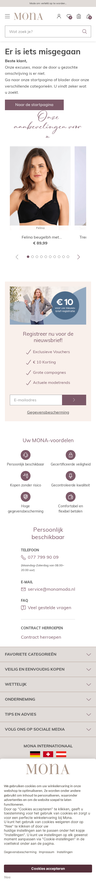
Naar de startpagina (34, 104)
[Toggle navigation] (7, 16)
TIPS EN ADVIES (20, 714)
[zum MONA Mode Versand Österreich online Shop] (61, 754)
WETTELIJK (16, 684)
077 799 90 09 (43, 557)
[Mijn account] (59, 16)
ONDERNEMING (20, 699)
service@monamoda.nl (51, 589)
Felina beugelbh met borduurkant (40, 237)
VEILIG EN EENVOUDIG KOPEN (34, 669)
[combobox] (48, 31)
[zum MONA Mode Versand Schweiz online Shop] (48, 754)
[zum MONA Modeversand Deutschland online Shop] (35, 754)
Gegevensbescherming (48, 412)
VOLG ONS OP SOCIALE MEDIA (35, 729)
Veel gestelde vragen (49, 607)
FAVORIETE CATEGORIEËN (30, 654)
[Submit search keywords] (84, 31)
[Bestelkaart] (78, 16)
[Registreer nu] (74, 400)
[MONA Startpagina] (28, 16)
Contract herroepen (41, 637)
